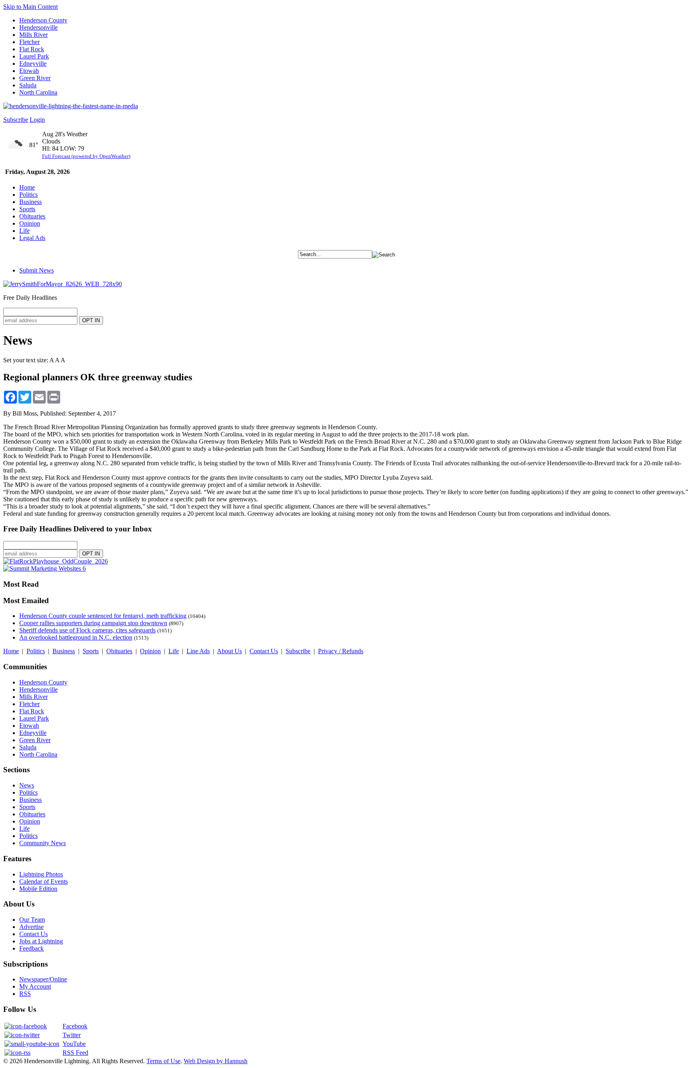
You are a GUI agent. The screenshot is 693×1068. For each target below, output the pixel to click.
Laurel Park (34, 56)
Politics (28, 194)
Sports (27, 209)
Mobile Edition (38, 888)
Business (30, 201)
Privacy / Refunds (340, 651)
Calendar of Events (43, 881)
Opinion (29, 223)
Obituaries (32, 216)
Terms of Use (163, 1061)
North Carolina (38, 92)
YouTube (74, 1043)
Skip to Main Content (30, 6)
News (26, 785)
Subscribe (15, 119)
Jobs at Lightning (41, 941)
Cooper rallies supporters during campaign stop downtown (93, 623)
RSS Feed (75, 1052)
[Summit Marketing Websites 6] (44, 568)
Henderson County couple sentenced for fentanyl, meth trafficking (102, 615)
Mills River (33, 34)
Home (27, 187)
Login (37, 119)
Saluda (27, 85)
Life (24, 230)
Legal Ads (32, 237)
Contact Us (263, 651)
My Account (35, 986)
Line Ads (198, 651)
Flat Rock (31, 49)
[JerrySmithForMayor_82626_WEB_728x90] (62, 284)
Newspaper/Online (43, 979)
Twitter (72, 1035)
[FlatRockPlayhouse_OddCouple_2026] (55, 561)
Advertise (31, 926)
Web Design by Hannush (215, 1061)
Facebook (75, 1026)
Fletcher (29, 41)
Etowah (29, 70)
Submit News (36, 270)
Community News (42, 843)
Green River (35, 78)
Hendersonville (38, 27)
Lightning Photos (41, 874)
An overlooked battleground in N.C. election (75, 637)
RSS (25, 993)
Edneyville (33, 63)
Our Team (32, 919)
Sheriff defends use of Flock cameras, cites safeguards (87, 630)
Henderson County (43, 20)
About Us (229, 651)
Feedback (31, 948)
